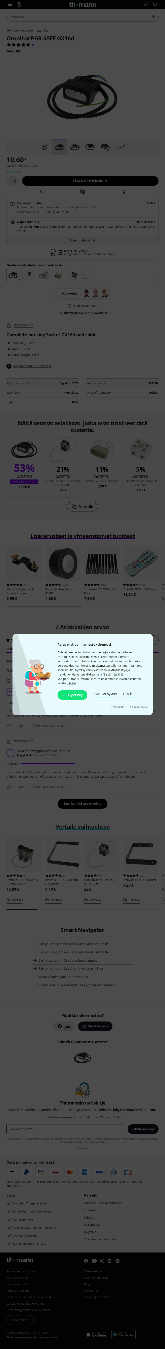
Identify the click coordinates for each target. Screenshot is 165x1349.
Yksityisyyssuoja (139, 706)
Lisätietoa (130, 694)
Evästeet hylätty (105, 694)
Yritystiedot (118, 706)
